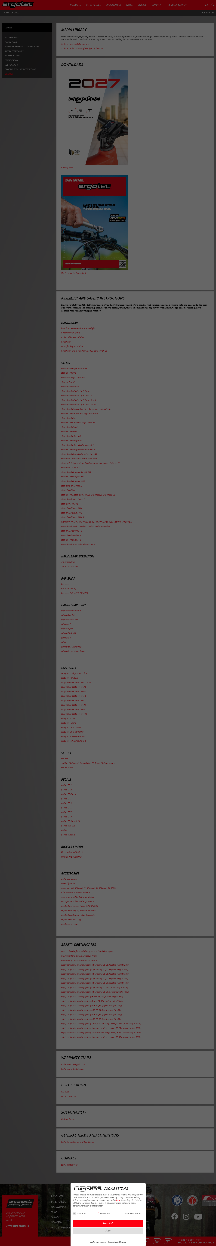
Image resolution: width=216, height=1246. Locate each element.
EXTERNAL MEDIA (132, 1213)
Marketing (105, 1213)
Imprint (123, 1242)
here (118, 1200)
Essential (81, 1213)
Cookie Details (113, 1242)
